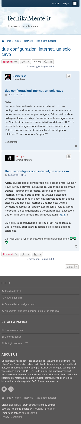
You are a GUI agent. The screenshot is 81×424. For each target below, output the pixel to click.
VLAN (62, 214)
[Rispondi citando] (68, 76)
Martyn (20, 156)
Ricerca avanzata (14, 330)
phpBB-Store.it (29, 413)
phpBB (15, 405)
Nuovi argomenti (13, 297)
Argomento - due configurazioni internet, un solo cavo (32, 311)
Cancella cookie (13, 336)
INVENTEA (38, 409)
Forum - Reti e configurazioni (19, 304)
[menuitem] (5, 417)
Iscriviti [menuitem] (55, 3)
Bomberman (19, 76)
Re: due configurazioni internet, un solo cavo (37, 171)
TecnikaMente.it (29, 17)
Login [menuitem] (66, 3)
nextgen (51, 409)
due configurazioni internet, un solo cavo (36, 51)
